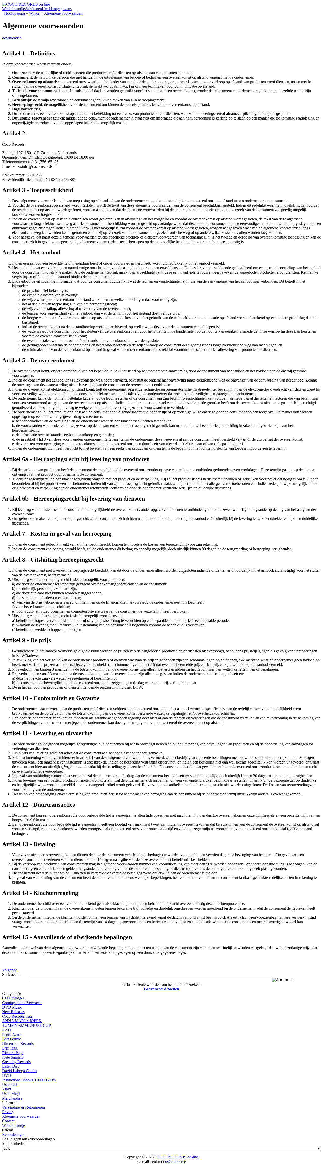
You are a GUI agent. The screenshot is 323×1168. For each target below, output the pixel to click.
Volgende (9, 970)
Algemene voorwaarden (63, 13)
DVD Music (12, 1007)
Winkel (34, 13)
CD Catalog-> (13, 998)
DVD (6, 1075)
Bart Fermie (11, 1039)
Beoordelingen (13, 1134)
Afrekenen (33, 9)
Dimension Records (18, 1043)
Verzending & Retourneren (23, 1107)
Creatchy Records (16, 1062)
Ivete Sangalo (13, 1057)
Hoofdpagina (14, 13)
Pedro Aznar (12, 1034)
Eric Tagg (10, 1048)
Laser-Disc (10, 1066)
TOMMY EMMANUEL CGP (26, 1025)
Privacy (8, 1112)
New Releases (13, 1012)
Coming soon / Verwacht (22, 1002)
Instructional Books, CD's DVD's (29, 1080)
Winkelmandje (13, 9)
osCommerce (175, 1161)
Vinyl (6, 1089)
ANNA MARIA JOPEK (22, 1021)
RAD (6, 1030)
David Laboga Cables (19, 1071)
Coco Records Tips (17, 1016)
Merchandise (12, 1098)
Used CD (9, 1084)
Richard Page (12, 1053)
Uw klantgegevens (57, 9)
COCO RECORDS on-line (177, 1157)
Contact (8, 1121)
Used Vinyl (11, 1093)
